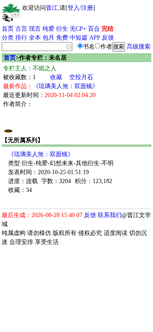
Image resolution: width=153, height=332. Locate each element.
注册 (87, 8)
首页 (8, 29)
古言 (21, 29)
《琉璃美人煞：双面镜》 (65, 86)
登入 (73, 8)
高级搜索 (138, 46)
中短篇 (79, 37)
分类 (8, 37)
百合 (94, 29)
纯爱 (48, 29)
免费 (62, 37)
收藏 (56, 77)
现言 (35, 29)
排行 (21, 37)
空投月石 (81, 77)
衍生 (62, 29)
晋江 (52, 8)
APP (94, 37)
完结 (107, 29)
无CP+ (78, 29)
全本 (35, 37)
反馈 (108, 37)
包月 (48, 37)
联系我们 (110, 215)
